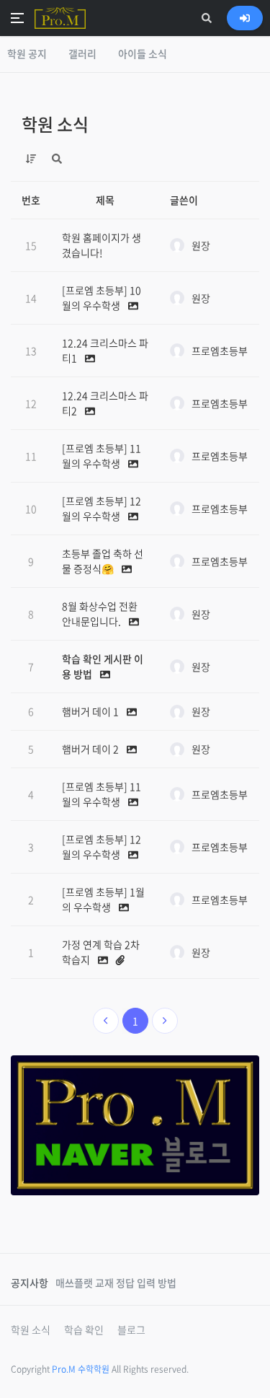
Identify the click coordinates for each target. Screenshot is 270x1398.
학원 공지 (27, 53)
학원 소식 (55, 124)
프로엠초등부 (220, 350)
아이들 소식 (142, 53)
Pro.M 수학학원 (80, 1369)
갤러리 (82, 53)
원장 (201, 245)
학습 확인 (84, 1329)
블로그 (131, 1329)
